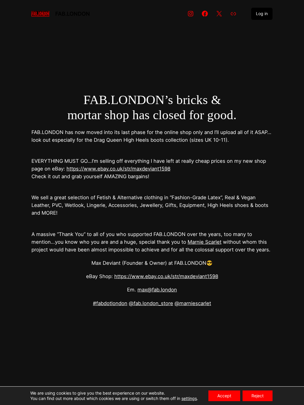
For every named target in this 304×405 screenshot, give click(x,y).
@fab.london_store (151, 303)
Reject (257, 395)
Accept (224, 395)
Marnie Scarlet (204, 242)
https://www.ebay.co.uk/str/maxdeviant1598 (118, 169)
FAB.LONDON (72, 13)
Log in (262, 13)
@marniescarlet (193, 303)
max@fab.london (157, 290)
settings (189, 398)
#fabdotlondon (110, 303)
